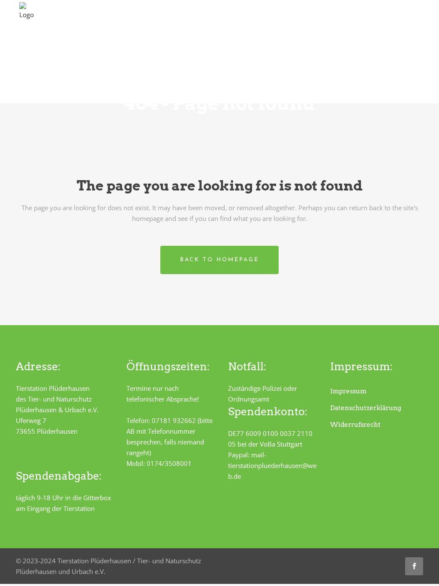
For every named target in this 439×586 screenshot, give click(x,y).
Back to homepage (219, 260)
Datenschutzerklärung (365, 408)
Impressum (348, 391)
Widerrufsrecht (355, 425)
